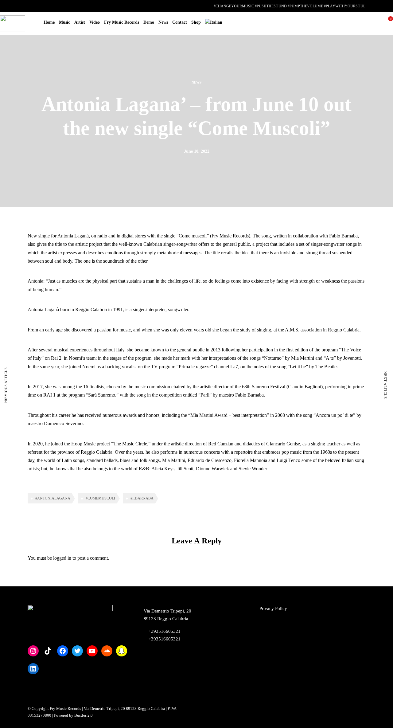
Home (49, 22)
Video (94, 22)
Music (64, 22)
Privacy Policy (273, 608)
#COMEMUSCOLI (100, 498)
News (163, 22)
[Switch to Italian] (213, 22)
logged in (62, 558)
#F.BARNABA (142, 498)
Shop (196, 22)
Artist (79, 22)
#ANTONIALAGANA (52, 498)
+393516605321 (164, 638)
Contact (179, 22)
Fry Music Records (121, 22)
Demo (148, 22)
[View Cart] (388, 23)
